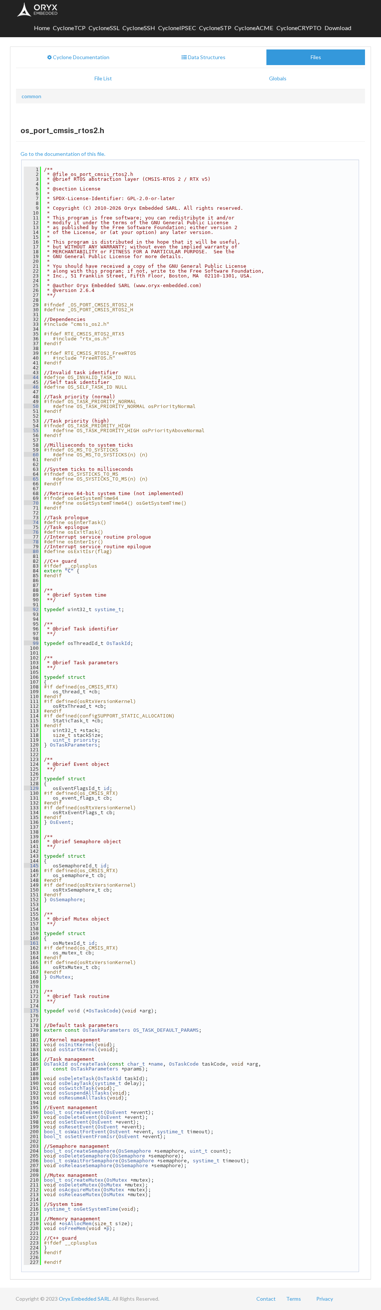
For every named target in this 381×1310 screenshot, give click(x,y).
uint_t (62, 740)
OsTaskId (118, 643)
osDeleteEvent (78, 1117)
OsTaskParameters (73, 745)
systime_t (108, 609)
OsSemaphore (66, 899)
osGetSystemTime (96, 1209)
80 (31, 551)
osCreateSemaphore (90, 1151)
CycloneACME (253, 27)
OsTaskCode (103, 1011)
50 (31, 406)
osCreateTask (88, 1064)
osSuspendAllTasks (84, 1093)
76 (31, 532)
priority (85, 740)
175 (31, 1011)
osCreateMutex (84, 1180)
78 (31, 542)
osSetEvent (74, 1122)
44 (31, 377)
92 (31, 609)
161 (31, 943)
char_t (136, 1064)
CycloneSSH (138, 27)
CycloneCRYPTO (298, 27)
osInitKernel (77, 1044)
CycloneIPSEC (177, 27)
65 (31, 479)
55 (31, 430)
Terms (293, 1298)
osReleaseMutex (79, 1194)
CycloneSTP (215, 27)
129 (31, 788)
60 (31, 454)
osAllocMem (77, 1223)
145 (31, 865)
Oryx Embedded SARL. (85, 1298)
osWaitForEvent (85, 1131)
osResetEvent (77, 1127)
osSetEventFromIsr (90, 1136)
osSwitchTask (77, 1088)
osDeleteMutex (78, 1185)
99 (31, 643)
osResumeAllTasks (82, 1098)
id (106, 788)
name (157, 1064)
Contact (266, 1298)
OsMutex (60, 977)
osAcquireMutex (79, 1189)
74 (31, 522)
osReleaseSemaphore (85, 1165)
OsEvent (60, 822)
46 (31, 387)
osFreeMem (72, 1228)
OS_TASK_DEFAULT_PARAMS (166, 1030)
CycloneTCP (69, 27)
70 (31, 503)
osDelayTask (75, 1083)
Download (337, 27)
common (31, 96)
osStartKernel (78, 1049)
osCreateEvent (84, 1112)
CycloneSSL (104, 27)
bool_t (53, 1112)
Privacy (324, 1298)
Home (42, 27)
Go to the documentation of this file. (62, 154)
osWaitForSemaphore (91, 1160)
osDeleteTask (77, 1078)
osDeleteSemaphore (84, 1156)
